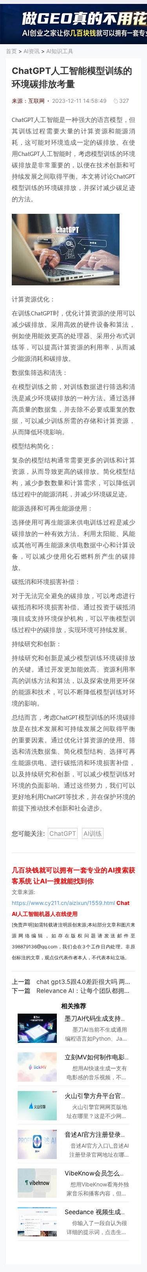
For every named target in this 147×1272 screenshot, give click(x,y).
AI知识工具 (59, 51)
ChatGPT (62, 833)
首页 (11, 51)
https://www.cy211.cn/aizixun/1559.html (63, 902)
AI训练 (92, 833)
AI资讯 (32, 51)
